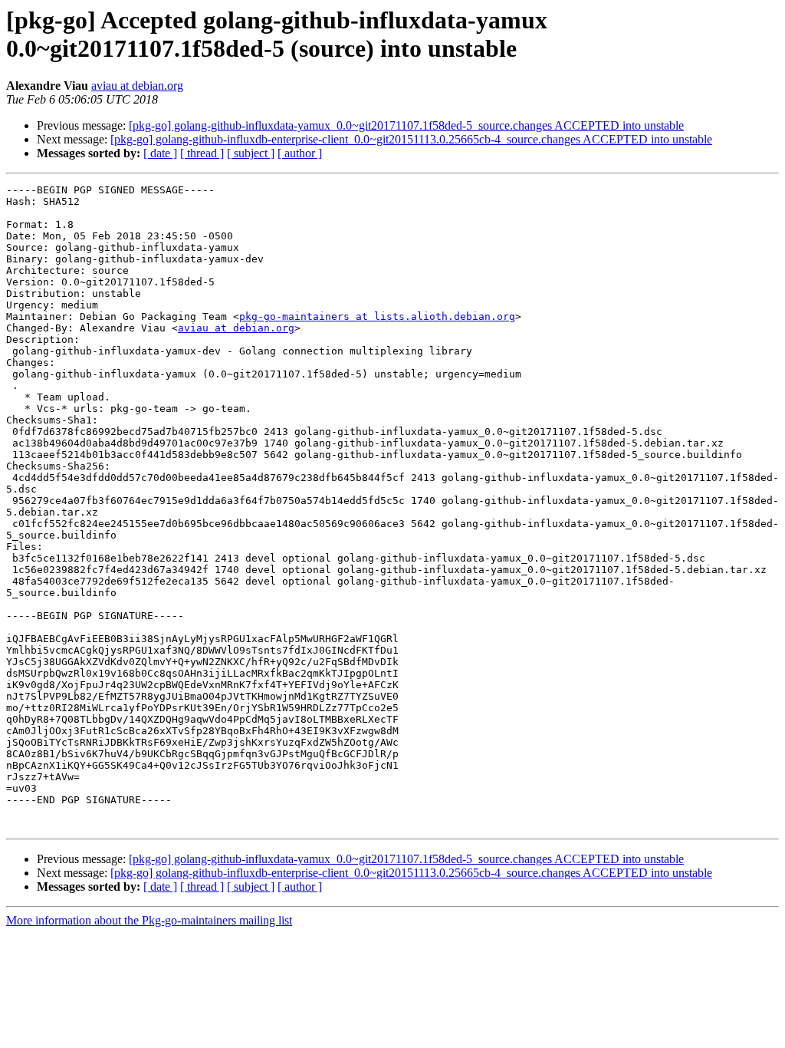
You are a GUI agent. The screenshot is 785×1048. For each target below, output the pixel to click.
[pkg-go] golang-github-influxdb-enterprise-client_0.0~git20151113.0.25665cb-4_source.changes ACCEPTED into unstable (411, 139)
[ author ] (300, 153)
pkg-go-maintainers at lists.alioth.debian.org (377, 316)
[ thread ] (202, 153)
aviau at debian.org (137, 85)
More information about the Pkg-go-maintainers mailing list (149, 920)
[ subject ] (250, 153)
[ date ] (160, 153)
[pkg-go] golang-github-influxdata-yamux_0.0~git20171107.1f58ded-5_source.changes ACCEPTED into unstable (406, 125)
